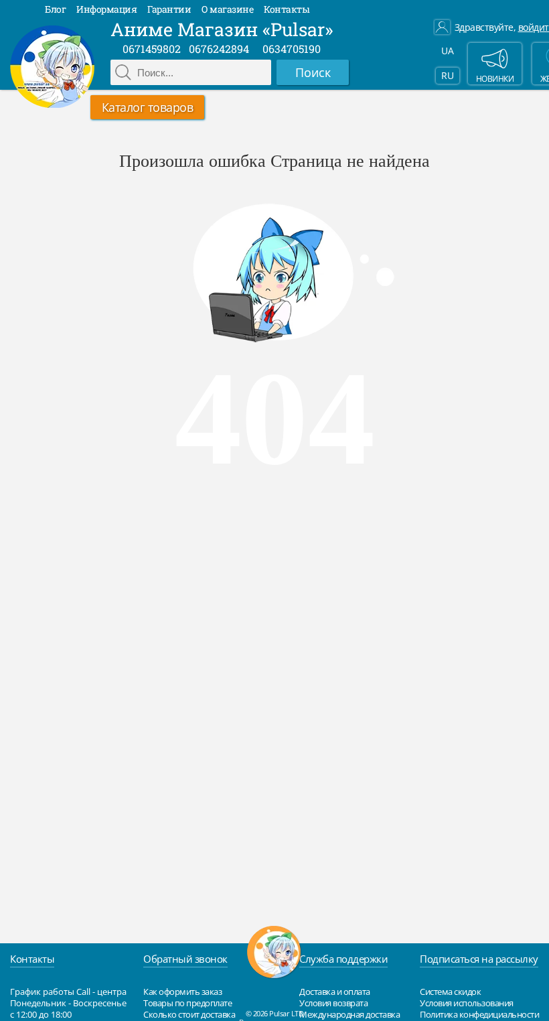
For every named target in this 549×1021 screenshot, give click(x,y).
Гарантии (169, 9)
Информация (106, 9)
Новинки (495, 78)
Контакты (286, 9)
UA (447, 50)
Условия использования (467, 1003)
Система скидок (450, 991)
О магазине (227, 9)
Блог (55, 9)
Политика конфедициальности (479, 1014)
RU (447, 75)
